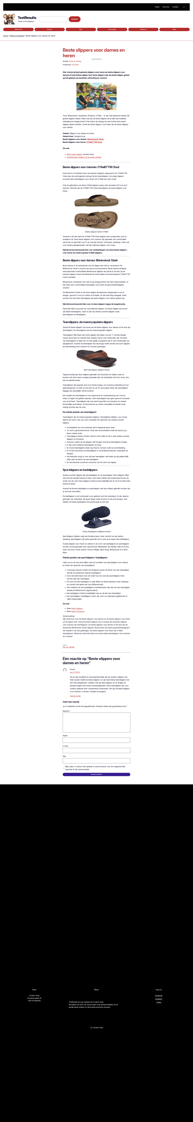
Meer (174, 29)
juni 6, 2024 (75, 672)
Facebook (158, 996)
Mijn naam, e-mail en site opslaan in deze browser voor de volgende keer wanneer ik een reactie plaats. (95, 767)
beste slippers (77, 608)
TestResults (27, 17)
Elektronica (18, 29)
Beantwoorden (75, 696)
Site (64, 756)
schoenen (75, 65)
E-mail (65, 746)
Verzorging (112, 29)
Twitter (158, 1002)
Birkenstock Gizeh (95, 139)
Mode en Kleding (17, 36)
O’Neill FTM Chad (94, 142)
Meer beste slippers (75, 154)
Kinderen (143, 29)
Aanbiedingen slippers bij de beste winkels (84, 157)
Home (5, 36)
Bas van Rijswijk (68, 647)
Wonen (49, 29)
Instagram (158, 999)
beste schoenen (77, 611)
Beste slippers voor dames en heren (94, 52)
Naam (65, 736)
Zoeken (74, 19)
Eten (80, 29)
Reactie (66, 711)
